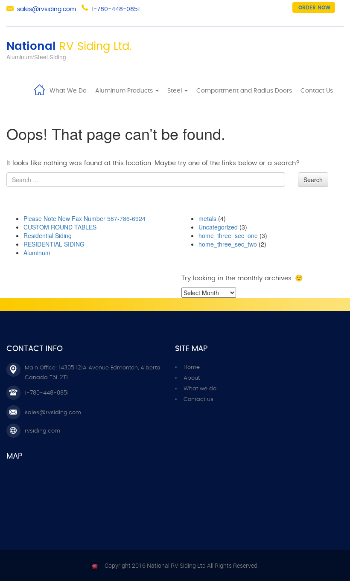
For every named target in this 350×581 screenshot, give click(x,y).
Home (39, 89)
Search (313, 179)
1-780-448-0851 (116, 9)
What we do (200, 389)
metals (207, 218)
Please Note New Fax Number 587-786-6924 (84, 218)
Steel (175, 91)
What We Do (68, 91)
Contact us (198, 399)
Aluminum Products (125, 91)
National (69, 46)
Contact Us (316, 91)
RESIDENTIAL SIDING (54, 244)
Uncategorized (218, 227)
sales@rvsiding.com (46, 9)
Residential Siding (47, 235)
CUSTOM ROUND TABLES (59, 227)
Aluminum (36, 252)
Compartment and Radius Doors (244, 91)
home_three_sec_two (227, 244)
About (192, 378)
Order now (314, 7)
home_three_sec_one (228, 235)
